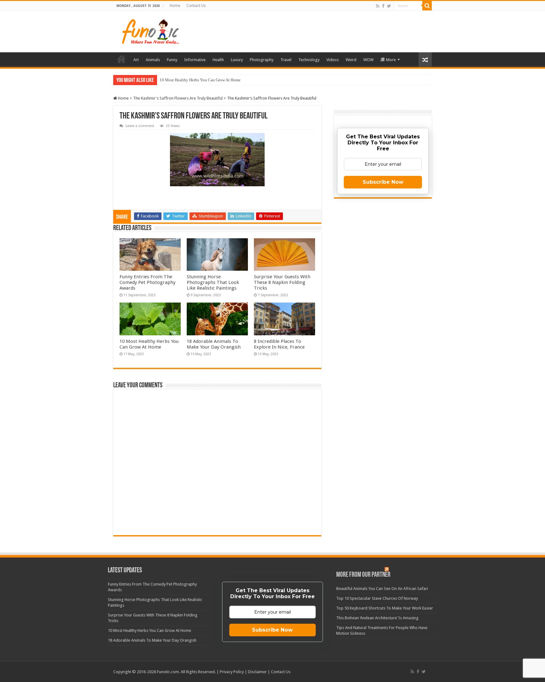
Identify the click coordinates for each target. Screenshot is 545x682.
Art (136, 59)
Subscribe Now (383, 182)
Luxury (237, 59)
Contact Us (196, 5)
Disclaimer (257, 671)
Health (218, 59)
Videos (332, 59)
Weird (351, 59)
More (391, 59)
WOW (368, 59)
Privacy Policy (232, 671)
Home (175, 5)
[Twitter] (389, 6)
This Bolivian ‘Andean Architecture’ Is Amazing (377, 618)
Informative (195, 59)
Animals (153, 59)
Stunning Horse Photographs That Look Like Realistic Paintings (213, 282)
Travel (285, 59)
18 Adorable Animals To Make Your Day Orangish (214, 344)
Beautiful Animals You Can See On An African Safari (382, 588)
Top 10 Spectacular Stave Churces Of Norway (377, 598)
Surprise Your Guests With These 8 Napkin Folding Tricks (282, 282)
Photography (261, 59)
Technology (308, 59)
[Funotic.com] (150, 31)
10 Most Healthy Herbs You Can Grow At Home (200, 80)
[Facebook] (383, 6)
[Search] (427, 5)
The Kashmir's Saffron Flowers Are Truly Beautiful (178, 98)
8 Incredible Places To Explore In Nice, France (279, 344)
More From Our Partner (363, 575)
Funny (172, 59)
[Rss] (377, 6)
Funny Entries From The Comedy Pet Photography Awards (147, 282)
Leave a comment (140, 126)
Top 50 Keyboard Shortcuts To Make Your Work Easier (384, 608)
